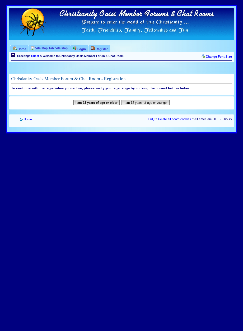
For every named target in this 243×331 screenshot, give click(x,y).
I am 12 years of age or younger (146, 102)
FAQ (151, 119)
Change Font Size (219, 56)
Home (28, 119)
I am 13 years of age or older (96, 102)
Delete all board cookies (174, 119)
